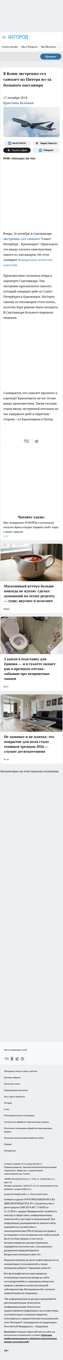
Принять (50, 56)
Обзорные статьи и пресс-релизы (20, 1071)
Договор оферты (12, 1077)
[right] (59, 47)
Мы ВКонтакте (49, 46)
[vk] (27, 441)
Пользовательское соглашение (19, 1115)
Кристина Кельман (18, 103)
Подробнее (41, 1326)
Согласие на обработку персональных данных (26, 1122)
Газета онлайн (10, 46)
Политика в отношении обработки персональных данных (28, 1130)
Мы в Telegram (29, 46)
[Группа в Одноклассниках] (12, 1058)
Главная (8, 1144)
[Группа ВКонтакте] (17, 143)
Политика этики (12, 1083)
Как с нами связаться (14, 1096)
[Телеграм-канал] (46, 150)
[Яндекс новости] (46, 143)
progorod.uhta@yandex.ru (17, 1194)
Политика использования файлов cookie (24, 1138)
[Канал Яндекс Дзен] (17, 150)
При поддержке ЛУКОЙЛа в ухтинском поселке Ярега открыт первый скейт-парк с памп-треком (30, 529)
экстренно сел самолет (21, 239)
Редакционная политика (16, 1090)
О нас (6, 1109)
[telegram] (37, 441)
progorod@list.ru (23, 1189)
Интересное (10, 1150)
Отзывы (8, 1103)
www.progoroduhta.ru (31, 1163)
